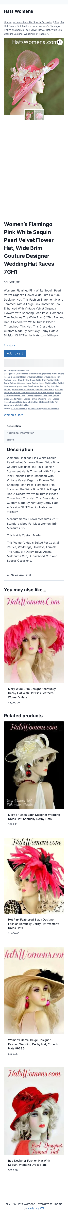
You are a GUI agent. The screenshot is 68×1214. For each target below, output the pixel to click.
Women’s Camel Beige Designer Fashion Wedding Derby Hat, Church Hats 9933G (33, 1044)
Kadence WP (36, 1208)
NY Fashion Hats (19, 408)
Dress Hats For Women (23, 389)
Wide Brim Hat (22, 405)
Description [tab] (14, 426)
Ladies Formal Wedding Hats (37, 399)
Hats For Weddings (46, 377)
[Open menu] (61, 11)
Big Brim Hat (51, 383)
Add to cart (15, 353)
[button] (60, 42)
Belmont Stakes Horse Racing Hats (27, 383)
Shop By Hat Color (26, 380)
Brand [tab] (10, 439)
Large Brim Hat (30, 402)
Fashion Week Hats (44, 389)
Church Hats (22, 373)
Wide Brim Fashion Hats (47, 380)
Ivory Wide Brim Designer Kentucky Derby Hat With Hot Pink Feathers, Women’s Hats (32, 693)
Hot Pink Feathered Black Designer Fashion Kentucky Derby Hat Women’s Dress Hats (33, 924)
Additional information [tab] (20, 432)
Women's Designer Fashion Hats (43, 408)
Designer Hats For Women (23, 377)
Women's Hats (13, 415)
